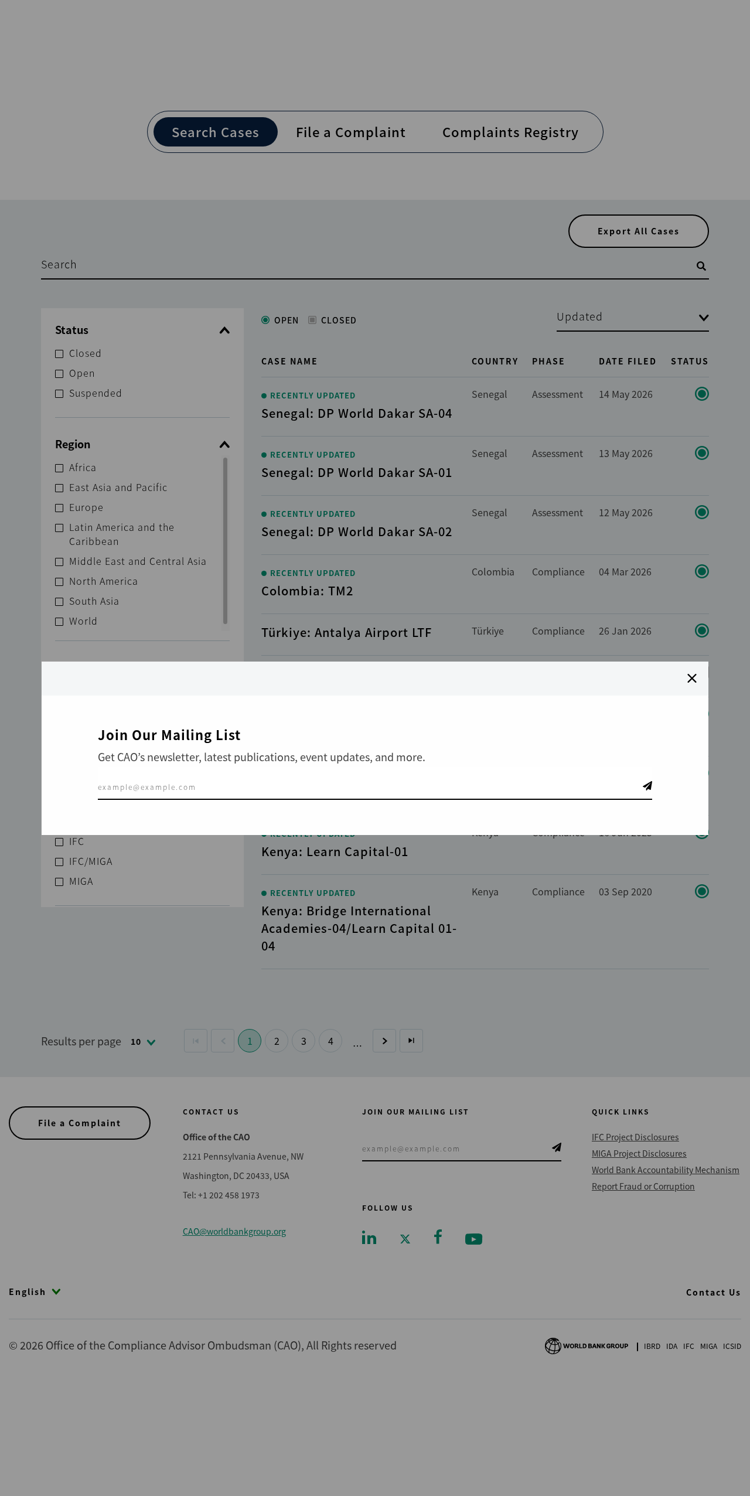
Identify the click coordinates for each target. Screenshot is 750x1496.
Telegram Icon (647, 786)
